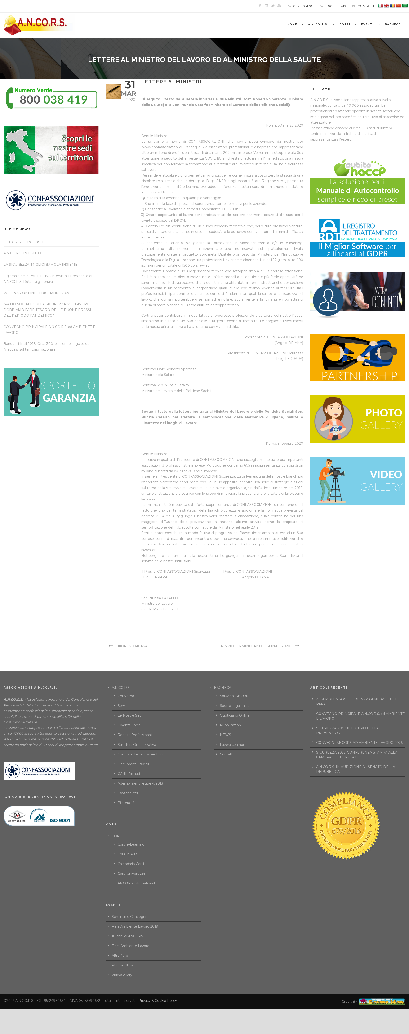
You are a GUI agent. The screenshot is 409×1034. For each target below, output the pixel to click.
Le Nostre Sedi (130, 715)
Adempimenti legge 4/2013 (140, 783)
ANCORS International (136, 883)
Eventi (367, 24)
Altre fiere (120, 955)
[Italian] (380, 5)
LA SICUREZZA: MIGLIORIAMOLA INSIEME (40, 264)
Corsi (344, 24)
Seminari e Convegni (129, 917)
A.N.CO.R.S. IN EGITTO (22, 253)
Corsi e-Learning (131, 844)
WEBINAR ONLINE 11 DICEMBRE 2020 (37, 293)
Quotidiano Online (235, 715)
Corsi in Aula (128, 854)
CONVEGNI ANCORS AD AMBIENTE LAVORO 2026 (359, 743)
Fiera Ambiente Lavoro (130, 946)
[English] (386, 5)
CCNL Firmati (129, 774)
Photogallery (122, 965)
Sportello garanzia (234, 706)
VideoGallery (122, 975)
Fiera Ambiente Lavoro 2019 (135, 926)
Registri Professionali (135, 735)
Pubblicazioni (231, 725)
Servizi (123, 706)
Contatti (226, 754)
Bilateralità (126, 803)
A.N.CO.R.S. (318, 24)
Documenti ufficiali (133, 764)
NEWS (225, 735)
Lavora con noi (232, 744)
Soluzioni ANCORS (235, 696)
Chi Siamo (126, 696)
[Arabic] (405, 5)
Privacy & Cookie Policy (157, 1000)
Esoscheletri (128, 793)
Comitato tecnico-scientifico (141, 754)
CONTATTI (366, 6)
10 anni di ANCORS (127, 936)
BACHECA (393, 24)
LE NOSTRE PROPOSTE (24, 242)
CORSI (117, 836)
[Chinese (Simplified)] (399, 5)
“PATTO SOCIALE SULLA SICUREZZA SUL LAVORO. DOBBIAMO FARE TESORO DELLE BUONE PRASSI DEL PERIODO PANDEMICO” (47, 310)
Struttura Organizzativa (137, 744)
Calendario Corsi (131, 864)
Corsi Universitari (131, 873)
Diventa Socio (129, 725)
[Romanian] (393, 5)
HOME (292, 24)
